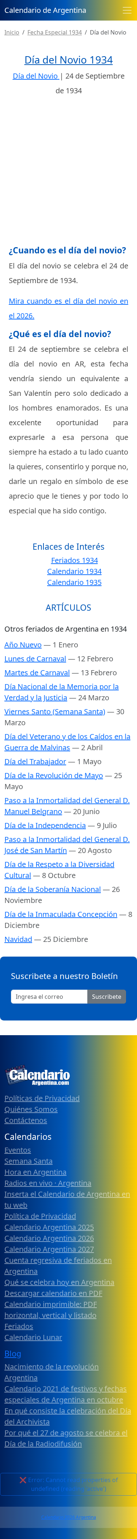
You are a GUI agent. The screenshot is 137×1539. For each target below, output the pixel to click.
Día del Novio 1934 (68, 59)
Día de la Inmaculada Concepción (60, 914)
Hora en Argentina (35, 1172)
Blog (12, 1353)
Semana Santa (28, 1161)
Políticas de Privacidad (42, 1098)
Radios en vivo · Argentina (47, 1183)
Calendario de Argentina (45, 10)
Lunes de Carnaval (35, 659)
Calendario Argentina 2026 (49, 1238)
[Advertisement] (68, 173)
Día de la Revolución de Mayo (53, 775)
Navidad (18, 939)
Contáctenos (25, 1120)
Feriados (18, 1326)
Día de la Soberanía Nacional (52, 889)
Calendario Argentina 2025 (49, 1227)
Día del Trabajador (35, 761)
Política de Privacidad (40, 1216)
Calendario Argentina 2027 (49, 1249)
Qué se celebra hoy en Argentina (59, 1282)
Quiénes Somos (31, 1109)
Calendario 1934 (74, 571)
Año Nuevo (23, 645)
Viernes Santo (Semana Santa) (54, 711)
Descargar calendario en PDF (53, 1293)
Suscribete (106, 997)
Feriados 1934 (74, 560)
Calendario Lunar (33, 1337)
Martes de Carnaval (37, 673)
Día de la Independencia (45, 825)
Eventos (17, 1150)
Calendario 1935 (74, 582)
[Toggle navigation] (127, 10)
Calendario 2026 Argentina (68, 1517)
